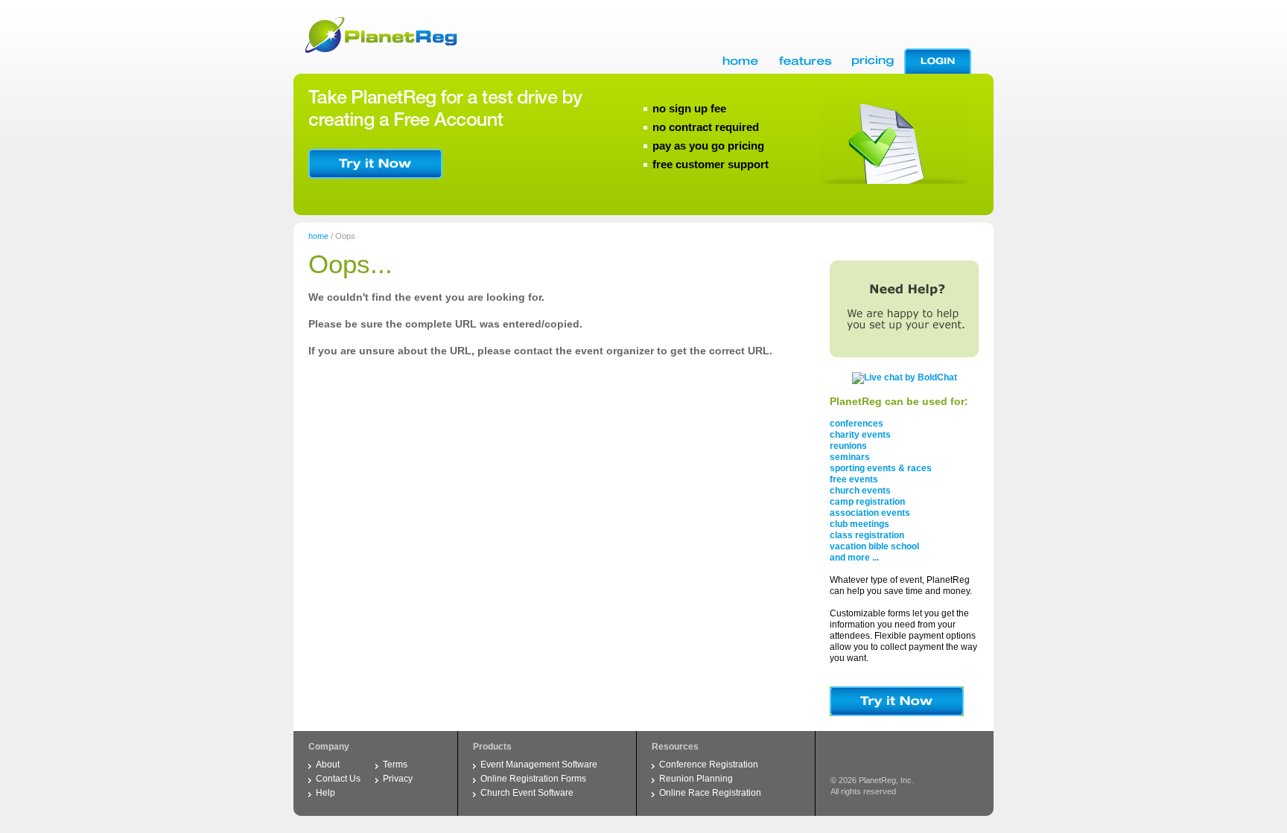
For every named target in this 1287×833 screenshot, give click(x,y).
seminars (850, 457)
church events (860, 490)
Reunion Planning (696, 778)
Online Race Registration (710, 793)
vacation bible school (874, 546)
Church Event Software (526, 793)
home (318, 236)
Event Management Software (538, 764)
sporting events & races (881, 468)
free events (854, 479)
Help (325, 793)
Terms (395, 764)
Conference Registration (708, 764)
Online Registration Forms (533, 778)
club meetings (859, 524)
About (328, 764)
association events (870, 513)
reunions (848, 446)
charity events (860, 435)
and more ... (854, 557)
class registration (867, 535)
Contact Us (338, 778)
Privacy (398, 778)
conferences (856, 423)
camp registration (867, 502)
